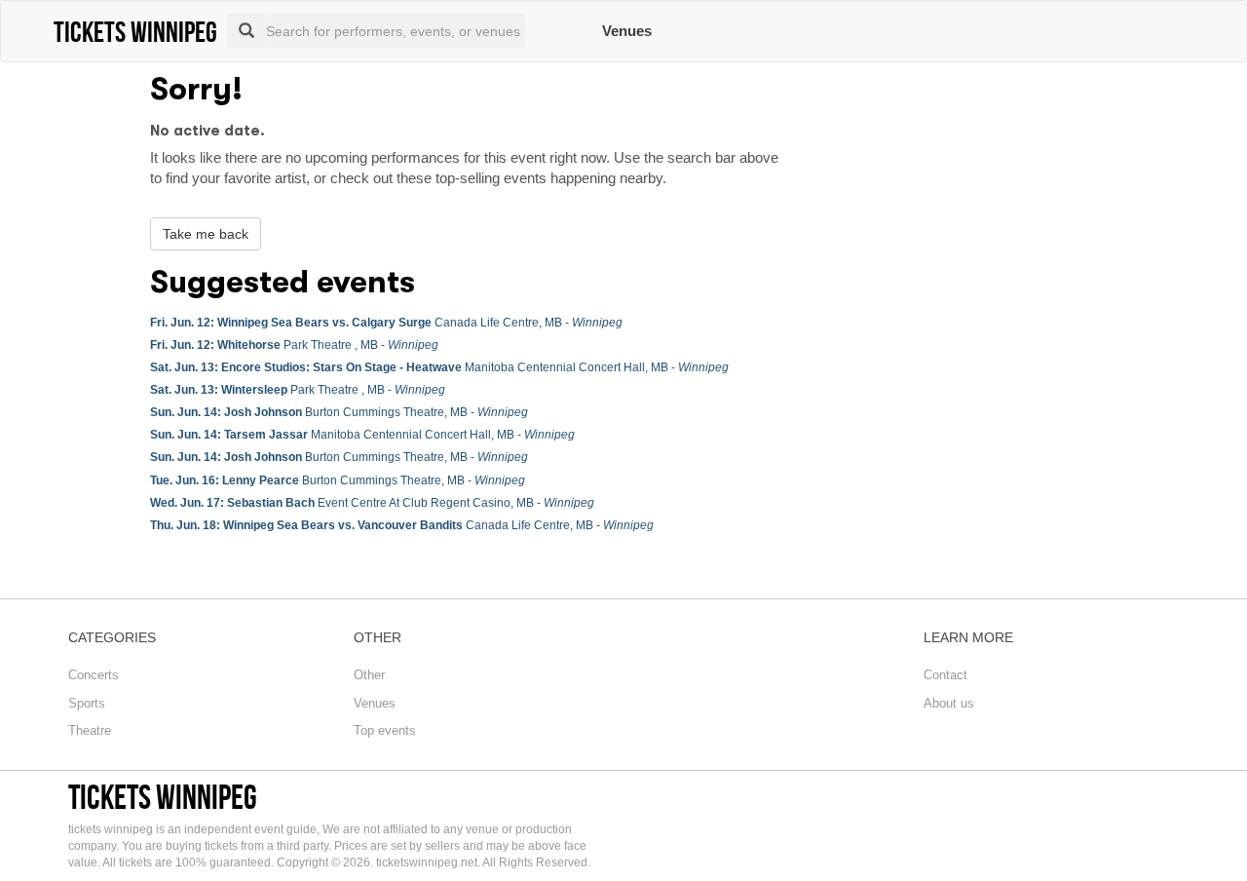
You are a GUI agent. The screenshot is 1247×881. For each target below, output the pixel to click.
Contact (945, 675)
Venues (627, 30)
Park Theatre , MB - (294, 345)
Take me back (205, 234)
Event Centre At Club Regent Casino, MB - (372, 503)
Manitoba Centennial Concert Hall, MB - (439, 367)
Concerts (93, 675)
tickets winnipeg (162, 797)
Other (369, 675)
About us (949, 703)
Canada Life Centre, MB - (386, 322)
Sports (86, 703)
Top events (385, 730)
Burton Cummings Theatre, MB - (339, 412)
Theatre (89, 730)
